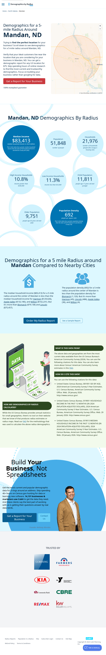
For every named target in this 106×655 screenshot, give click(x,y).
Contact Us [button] (44, 517)
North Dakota (12, 11)
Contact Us (59, 639)
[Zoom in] (100, 25)
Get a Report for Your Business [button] (24, 81)
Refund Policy (9, 643)
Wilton (34, 301)
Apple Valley (9, 301)
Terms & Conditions (23, 643)
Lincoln (43, 304)
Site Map (69, 639)
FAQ (24, 421)
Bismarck (21, 304)
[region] (77, 58)
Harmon (37, 298)
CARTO (100, 93)
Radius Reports (10, 639)
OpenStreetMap (84, 93)
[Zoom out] (100, 28)
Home (4, 11)
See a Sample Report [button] (71, 320)
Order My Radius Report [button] (40, 320)
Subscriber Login (47, 639)
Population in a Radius (26, 639)
